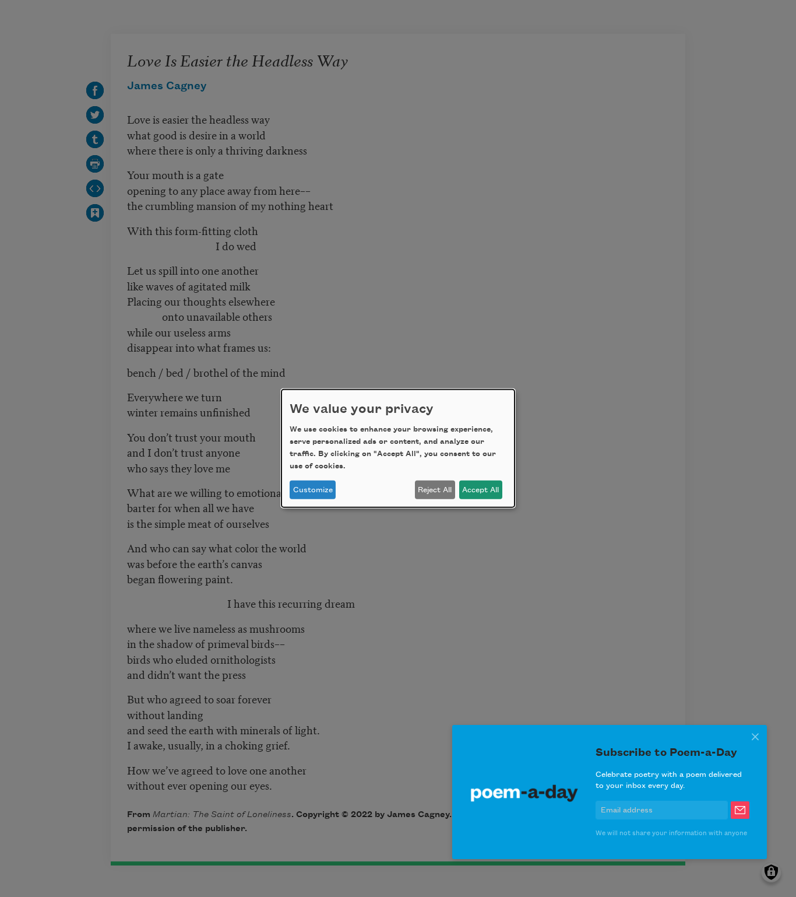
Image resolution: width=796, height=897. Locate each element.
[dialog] (398, 448)
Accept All (480, 490)
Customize (313, 490)
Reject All (435, 490)
